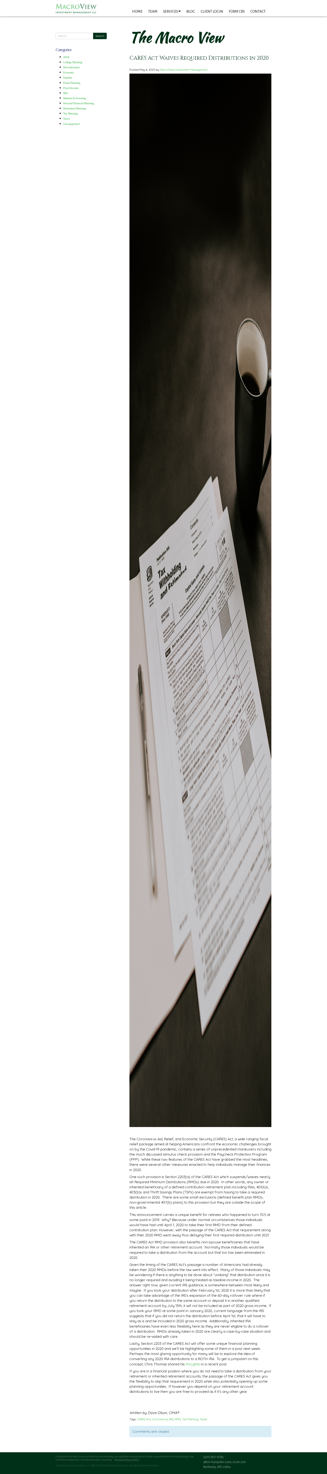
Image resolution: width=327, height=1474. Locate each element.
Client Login (212, 11)
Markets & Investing (74, 98)
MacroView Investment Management (183, 70)
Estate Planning (71, 82)
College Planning (72, 62)
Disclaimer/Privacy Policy (126, 1459)
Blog (190, 11)
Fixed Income (71, 87)
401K (66, 57)
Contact (258, 11)
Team (152, 11)
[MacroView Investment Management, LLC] (76, 8)
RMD (178, 1419)
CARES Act (144, 1419)
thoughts (193, 1364)
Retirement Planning (74, 108)
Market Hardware (151, 1465)
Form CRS (237, 11)
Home (137, 11)
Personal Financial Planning (78, 103)
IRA (65, 93)
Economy (68, 72)
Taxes (66, 118)
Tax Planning (70, 113)
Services (170, 11)
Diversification (71, 67)
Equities (67, 77)
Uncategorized (71, 123)
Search (100, 36)
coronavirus (160, 1419)
